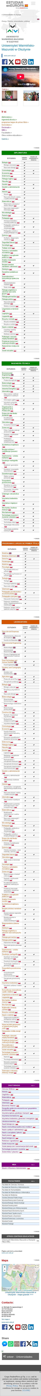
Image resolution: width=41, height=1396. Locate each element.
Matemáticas (6, 201)
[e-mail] (17, 1345)
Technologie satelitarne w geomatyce (12, 964)
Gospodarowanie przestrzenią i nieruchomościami (9, 974)
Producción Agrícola (10, 380)
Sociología (5, 245)
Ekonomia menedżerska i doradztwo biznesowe (12, 738)
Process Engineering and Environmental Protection (12, 655)
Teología (5, 578)
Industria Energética (9, 389)
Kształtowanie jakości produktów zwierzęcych (11, 883)
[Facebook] (23, 1345)
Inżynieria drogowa (10, 723)
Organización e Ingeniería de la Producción (7, 408)
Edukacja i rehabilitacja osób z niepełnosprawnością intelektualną (13, 603)
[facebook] (5, 64)
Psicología (5, 567)
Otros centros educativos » (12, 135)
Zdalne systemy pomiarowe (9, 477)
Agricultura (6, 378)
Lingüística (6, 1094)
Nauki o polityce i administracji (13, 1130)
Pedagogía (6, 218)
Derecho (5, 559)
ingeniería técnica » (9, 120)
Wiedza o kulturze (9, 306)
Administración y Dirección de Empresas (12, 636)
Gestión (5, 184)
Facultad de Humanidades (11, 1190)
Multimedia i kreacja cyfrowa (9, 1008)
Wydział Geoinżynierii (9, 1205)
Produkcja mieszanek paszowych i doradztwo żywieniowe (11, 890)
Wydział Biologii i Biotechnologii (13, 1203)
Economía (5, 173)
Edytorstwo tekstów (10, 942)
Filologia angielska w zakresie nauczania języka (9, 292)
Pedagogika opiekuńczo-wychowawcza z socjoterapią (11, 226)
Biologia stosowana (10, 165)
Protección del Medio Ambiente (9, 414)
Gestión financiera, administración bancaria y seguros (12, 733)
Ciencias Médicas (8, 1089)
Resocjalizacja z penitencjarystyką (8, 1046)
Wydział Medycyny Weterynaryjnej (14, 1208)
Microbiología (6, 212)
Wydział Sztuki (7, 1221)
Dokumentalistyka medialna (9, 283)
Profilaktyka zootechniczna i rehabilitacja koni (9, 440)
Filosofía (5, 181)
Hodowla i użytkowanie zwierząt (11, 435)
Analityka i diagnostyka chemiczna (11, 238)
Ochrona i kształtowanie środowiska (11, 843)
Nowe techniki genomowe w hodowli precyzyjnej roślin (11, 1026)
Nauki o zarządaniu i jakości (12, 1132)
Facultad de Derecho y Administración (15, 1187)
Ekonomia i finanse (9, 1105)
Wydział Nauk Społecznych (12, 1213)
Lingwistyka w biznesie (10, 995)
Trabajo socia (6, 248)
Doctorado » (6, 127)
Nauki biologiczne (8, 1124)
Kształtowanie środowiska (8, 418)
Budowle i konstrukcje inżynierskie (11, 715)
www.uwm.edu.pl (10, 55)
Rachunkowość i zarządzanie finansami (11, 760)
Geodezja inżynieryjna (11, 961)
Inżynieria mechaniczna (10, 1116)
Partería (5, 215)
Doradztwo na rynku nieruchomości (10, 486)
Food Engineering (9, 665)
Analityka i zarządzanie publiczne (10, 256)
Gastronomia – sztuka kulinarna (10, 457)
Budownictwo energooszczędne (9, 720)
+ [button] (4, 1267)
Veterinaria (6, 589)
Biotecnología (7, 383)
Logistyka (5, 313)
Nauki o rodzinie (7, 327)
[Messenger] (4, 1345)
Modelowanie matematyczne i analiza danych (11, 814)
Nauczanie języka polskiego (9, 302)
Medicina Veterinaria (9, 556)
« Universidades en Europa (11, 15)
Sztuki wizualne (7, 350)
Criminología (6, 170)
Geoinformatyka (7, 474)
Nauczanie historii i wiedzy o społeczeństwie (12, 197)
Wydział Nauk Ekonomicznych (13, 1211)
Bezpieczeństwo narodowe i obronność (10, 265)
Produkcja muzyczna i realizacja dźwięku (10, 342)
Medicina (5, 553)
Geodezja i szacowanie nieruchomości (11, 470)
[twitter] (11, 64)
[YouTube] (18, 64)
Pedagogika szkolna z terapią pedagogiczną (11, 231)
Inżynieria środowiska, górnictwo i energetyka (18, 1118)
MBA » (4, 130)
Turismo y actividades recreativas (10, 251)
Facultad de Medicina (9, 1195)
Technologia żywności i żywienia (13, 1149)
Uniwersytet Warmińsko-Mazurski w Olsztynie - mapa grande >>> (20, 1293)
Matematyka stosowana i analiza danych (12, 204)
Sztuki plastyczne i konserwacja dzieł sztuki (18, 1146)
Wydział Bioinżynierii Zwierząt (12, 1200)
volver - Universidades (17, 1356)
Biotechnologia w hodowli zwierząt (12, 875)
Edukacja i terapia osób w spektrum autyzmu (12, 608)
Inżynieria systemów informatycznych (10, 403)
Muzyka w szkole (9, 324)
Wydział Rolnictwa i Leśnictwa (13, 1218)
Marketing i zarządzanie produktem (11, 756)
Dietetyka (5, 269)
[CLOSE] (26, 1390)
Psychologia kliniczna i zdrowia (11, 570)
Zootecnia (5, 428)
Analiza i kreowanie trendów (9, 261)
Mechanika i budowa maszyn (9, 508)
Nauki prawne (7, 1135)
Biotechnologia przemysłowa (8, 708)
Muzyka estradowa (10, 321)
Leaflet (20, 1290)
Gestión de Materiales (11, 640)
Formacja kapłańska (10, 583)
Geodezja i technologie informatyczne (11, 957)
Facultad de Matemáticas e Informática (16, 1192)
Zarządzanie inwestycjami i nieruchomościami (12, 767)
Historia (4, 192)
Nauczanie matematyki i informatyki (11, 209)
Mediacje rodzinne (9, 334)
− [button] (4, 1270)
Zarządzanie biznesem (11, 764)
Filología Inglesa (7, 179)
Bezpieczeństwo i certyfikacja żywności (9, 450)
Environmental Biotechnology (8, 651)
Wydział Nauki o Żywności (11, 1216)
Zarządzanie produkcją (11, 682)
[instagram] (24, 64)
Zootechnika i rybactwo (10, 1152)
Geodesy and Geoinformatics (8, 673)
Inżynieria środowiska (9, 983)
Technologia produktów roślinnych (11, 529)
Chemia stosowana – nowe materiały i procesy (12, 850)
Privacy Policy (12, 1386)
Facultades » (7, 133)
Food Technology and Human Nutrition (9, 661)
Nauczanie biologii (9, 167)
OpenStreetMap (28, 1290)
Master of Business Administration (14, 1168)
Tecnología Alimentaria (11, 1059)
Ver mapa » (6, 1319)
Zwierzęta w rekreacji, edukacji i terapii (10, 1071)
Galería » (5, 89)
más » (33, 1085)
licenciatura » (7, 125)
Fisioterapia (6, 561)
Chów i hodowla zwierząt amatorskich (11, 431)
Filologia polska (7, 299)
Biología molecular (10, 687)
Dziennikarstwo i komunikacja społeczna (10, 277)
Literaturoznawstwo (9, 1121)
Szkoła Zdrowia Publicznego (12, 1198)
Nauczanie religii (9, 586)
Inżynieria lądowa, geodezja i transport (16, 1113)
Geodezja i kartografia (10, 954)
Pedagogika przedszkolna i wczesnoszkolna (11, 592)
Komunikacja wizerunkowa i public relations (11, 991)
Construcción (6, 386)
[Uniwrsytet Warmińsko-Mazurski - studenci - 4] (9, 98)
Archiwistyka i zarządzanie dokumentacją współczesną (12, 787)
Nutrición (6, 519)
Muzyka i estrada (8, 319)
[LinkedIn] (35, 1345)
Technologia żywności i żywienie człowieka (10, 516)
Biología (5, 162)
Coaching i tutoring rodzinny (10, 330)
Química (5, 235)
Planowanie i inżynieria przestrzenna (11, 490)
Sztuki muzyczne (8, 1143)
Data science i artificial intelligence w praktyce (11, 394)
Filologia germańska (9, 296)
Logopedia (5, 316)
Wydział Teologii (7, 1224)
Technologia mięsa (10, 522)
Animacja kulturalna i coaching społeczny (10, 221)
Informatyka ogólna (10, 400)
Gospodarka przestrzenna (6, 481)
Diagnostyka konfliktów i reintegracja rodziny (11, 1018)
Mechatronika (7, 512)
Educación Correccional (11, 599)
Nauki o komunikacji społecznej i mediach (17, 1127)
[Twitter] (29, 1345)
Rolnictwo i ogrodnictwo (10, 1141)
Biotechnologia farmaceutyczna (9, 700)
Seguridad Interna (8, 242)
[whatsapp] (10, 1345)
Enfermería (6, 176)
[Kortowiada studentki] (31, 98)
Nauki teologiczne (8, 1138)
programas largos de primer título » (15, 122)
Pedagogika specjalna (10, 596)
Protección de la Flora (11, 679)
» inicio (36, 148)
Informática (6, 391)
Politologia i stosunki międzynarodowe (9, 337)
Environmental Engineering (7, 374)
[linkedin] (31, 64)
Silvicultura (6, 422)
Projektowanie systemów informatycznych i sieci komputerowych (12, 805)
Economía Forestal (10, 425)
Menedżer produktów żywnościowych (10, 1062)
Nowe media (8, 287)
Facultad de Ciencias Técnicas (13, 1184)
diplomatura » (7, 117)
